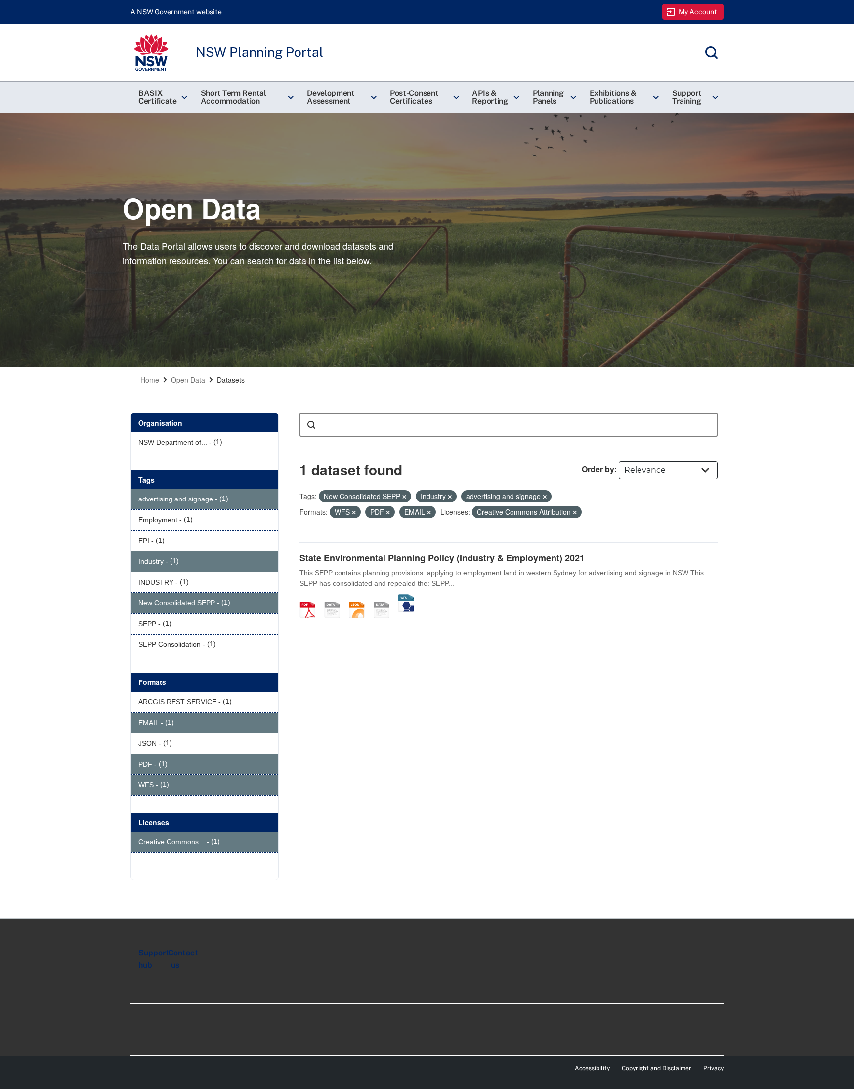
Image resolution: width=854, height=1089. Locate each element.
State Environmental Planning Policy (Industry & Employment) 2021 (442, 557)
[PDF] (310, 599)
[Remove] (404, 496)
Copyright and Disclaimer (656, 1068)
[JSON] (360, 599)
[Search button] (311, 425)
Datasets (231, 380)
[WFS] (406, 599)
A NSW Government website (176, 12)
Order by (598, 469)
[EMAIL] (335, 599)
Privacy (713, 1068)
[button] (161, 97)
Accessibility (592, 1068)
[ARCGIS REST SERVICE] (385, 599)
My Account (698, 12)
